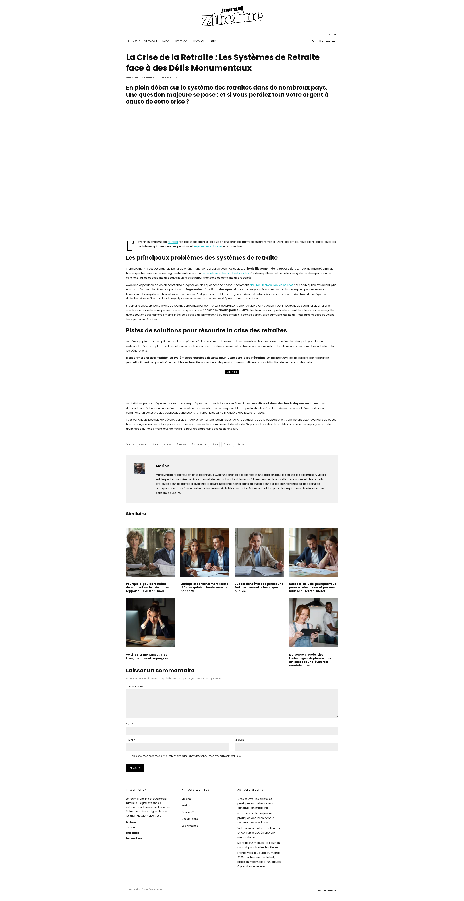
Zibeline (186, 799)
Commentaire (134, 686)
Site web (239, 739)
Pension (228, 444)
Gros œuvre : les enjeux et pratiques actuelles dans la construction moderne (255, 803)
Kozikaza (187, 805)
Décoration (181, 41)
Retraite (242, 444)
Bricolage (198, 41)
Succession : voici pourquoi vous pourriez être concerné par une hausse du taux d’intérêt (312, 587)
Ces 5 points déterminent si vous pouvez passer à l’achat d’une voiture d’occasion (228, 381)
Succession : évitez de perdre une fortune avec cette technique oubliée (259, 587)
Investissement (200, 444)
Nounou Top (189, 812)
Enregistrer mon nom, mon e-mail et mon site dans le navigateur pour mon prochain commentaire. (186, 755)
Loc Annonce (190, 826)
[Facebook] (330, 35)
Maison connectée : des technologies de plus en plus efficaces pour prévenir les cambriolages (310, 660)
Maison (166, 41)
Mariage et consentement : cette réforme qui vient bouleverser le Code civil (204, 587)
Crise (156, 444)
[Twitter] (335, 35)
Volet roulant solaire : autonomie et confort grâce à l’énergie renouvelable (259, 832)
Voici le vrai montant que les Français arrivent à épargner (147, 656)
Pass (216, 444)
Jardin (213, 41)
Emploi (168, 444)
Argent (144, 444)
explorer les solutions (208, 246)
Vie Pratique (150, 41)
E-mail (130, 739)
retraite (173, 242)
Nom (129, 724)
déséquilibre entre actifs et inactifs (225, 273)
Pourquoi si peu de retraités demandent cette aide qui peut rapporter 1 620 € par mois (149, 587)
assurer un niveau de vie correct (271, 285)
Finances (182, 444)
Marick (162, 465)
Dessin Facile (190, 819)
